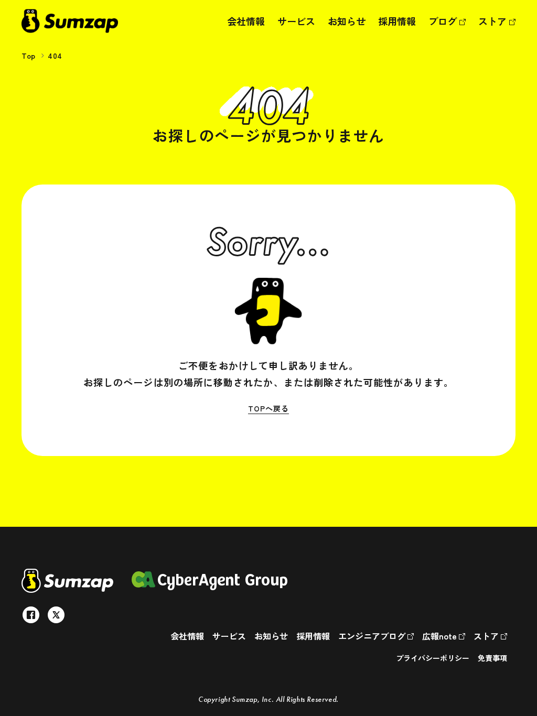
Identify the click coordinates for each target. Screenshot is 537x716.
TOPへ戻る (268, 408)
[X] (56, 614)
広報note (440, 636)
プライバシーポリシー (432, 658)
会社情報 (246, 21)
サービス (296, 21)
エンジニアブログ (372, 636)
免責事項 (492, 658)
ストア (493, 21)
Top (29, 55)
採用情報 (397, 21)
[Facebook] (31, 614)
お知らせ (347, 21)
